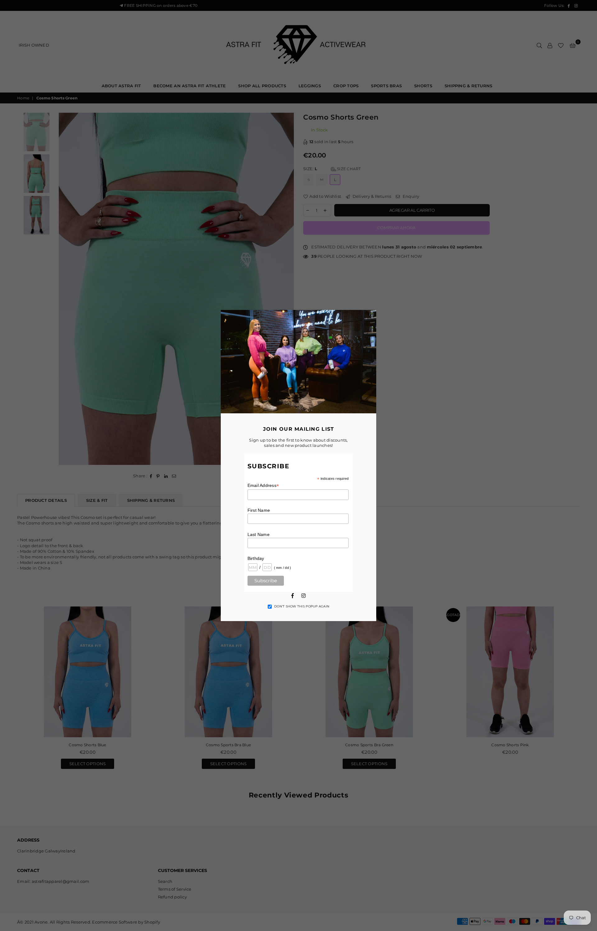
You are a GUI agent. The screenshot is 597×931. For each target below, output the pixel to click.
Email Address (263, 485)
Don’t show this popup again (301, 606)
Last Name (259, 534)
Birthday (256, 558)
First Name (259, 510)
